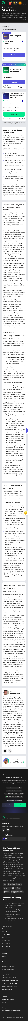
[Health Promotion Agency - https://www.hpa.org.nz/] (17, 891)
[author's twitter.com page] (10, 751)
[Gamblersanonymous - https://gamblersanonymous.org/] (12, 888)
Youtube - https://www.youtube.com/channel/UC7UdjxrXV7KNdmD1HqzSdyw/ (8, 830)
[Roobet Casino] (14, 46)
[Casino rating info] (10, 43)
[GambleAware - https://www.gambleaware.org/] (14, 884)
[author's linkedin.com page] (5, 751)
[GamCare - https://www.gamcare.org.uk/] (7, 888)
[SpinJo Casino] (14, 106)
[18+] (4, 884)
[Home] (2, 7)
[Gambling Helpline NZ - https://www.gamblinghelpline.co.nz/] (18, 888)
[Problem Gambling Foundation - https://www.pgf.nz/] (6, 891)
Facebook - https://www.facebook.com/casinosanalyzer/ (3, 830)
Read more (23, 19)
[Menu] (24, 3)
